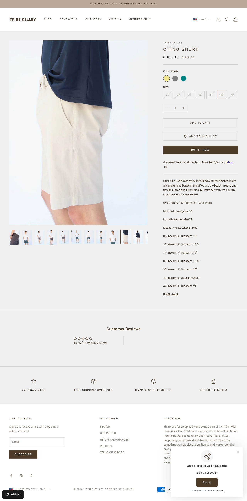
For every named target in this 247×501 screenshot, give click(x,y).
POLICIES (106, 446)
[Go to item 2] (27, 237)
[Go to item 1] (14, 237)
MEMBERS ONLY (140, 19)
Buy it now (200, 149)
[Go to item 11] (138, 237)
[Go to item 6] (76, 237)
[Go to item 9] (113, 237)
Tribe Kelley (173, 42)
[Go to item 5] (64, 237)
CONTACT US (69, 19)
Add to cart (200, 122)
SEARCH (105, 426)
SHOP (48, 19)
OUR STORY (93, 19)
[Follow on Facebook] (11, 476)
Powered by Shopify (119, 489)
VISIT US (115, 19)
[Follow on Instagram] (21, 476)
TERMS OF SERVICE (112, 452)
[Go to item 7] (88, 237)
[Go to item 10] (125, 237)
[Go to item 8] (101, 237)
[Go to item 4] (51, 237)
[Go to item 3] (39, 237)
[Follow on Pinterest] (31, 476)
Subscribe (23, 454)
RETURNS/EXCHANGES (114, 439)
